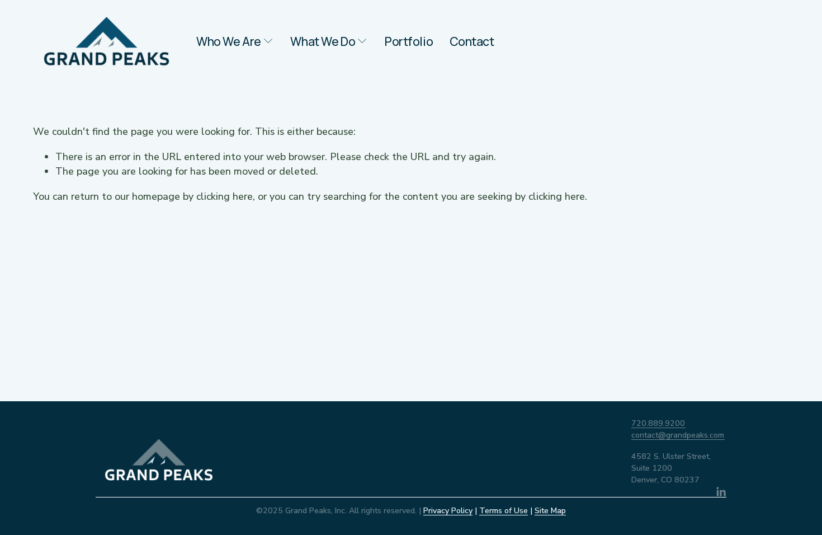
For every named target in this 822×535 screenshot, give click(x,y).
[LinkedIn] (720, 492)
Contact (472, 41)
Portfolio (409, 41)
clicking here (224, 196)
